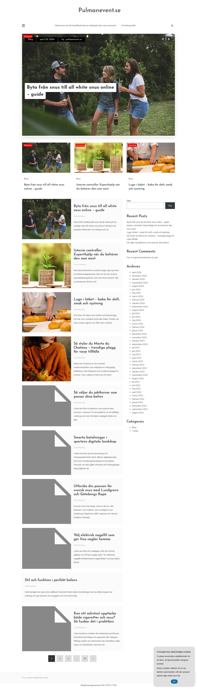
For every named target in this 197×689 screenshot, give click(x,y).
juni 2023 (136, 322)
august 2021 (138, 383)
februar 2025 (138, 270)
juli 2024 (136, 284)
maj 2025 (136, 264)
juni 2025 (136, 260)
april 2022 (136, 363)
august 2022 (138, 349)
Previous (163, 39)
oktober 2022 (138, 342)
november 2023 (139, 308)
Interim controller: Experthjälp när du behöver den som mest (69, 91)
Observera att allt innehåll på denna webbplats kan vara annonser (85, 25)
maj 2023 (136, 325)
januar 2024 (137, 301)
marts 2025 (137, 267)
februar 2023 (138, 336)
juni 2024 (136, 288)
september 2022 (140, 346)
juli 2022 (136, 353)
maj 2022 (136, 359)
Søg (129, 171)
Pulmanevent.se (99, 11)
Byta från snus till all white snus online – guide (148, 193)
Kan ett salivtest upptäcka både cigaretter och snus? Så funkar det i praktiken (95, 588)
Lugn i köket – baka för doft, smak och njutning (148, 203)
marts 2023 (137, 332)
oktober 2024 (138, 274)
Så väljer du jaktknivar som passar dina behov (148, 213)
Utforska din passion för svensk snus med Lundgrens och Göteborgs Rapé (96, 461)
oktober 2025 (138, 250)
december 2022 (139, 339)
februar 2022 (138, 370)
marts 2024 (137, 294)
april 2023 (136, 329)
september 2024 (140, 277)
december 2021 (139, 377)
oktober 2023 (138, 311)
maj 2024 (136, 291)
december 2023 (139, 305)
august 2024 (138, 281)
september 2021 (140, 380)
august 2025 (138, 257)
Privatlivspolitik (128, 25)
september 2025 (140, 253)
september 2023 (140, 315)
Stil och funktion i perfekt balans (51, 551)
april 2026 (136, 243)
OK (174, 682)
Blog (30, 39)
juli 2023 (136, 318)
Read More (164, 91)
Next (169, 39)
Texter (135, 402)
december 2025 (139, 247)
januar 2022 (137, 373)
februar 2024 (138, 298)
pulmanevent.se (79, 39)
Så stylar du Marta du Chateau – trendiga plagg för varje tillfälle (95, 319)
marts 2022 (137, 366)
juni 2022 (136, 356)
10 (85, 629)
